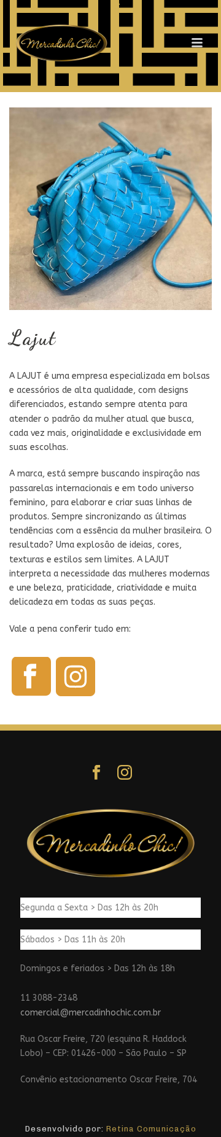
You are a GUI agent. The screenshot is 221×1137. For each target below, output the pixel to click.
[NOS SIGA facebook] (96, 773)
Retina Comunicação (151, 1128)
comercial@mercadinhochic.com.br (90, 1012)
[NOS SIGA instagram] (124, 773)
